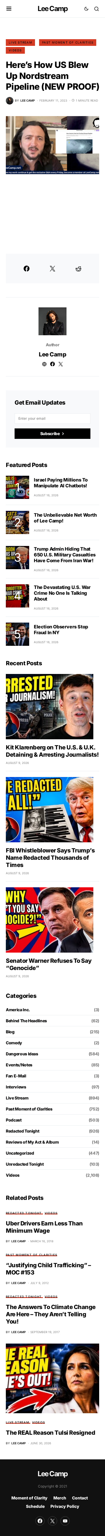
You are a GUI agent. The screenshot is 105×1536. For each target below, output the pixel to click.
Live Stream (20, 42)
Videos (15, 50)
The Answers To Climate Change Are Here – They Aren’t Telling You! (51, 1314)
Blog (10, 1031)
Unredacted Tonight (25, 1164)
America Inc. (18, 1009)
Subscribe (50, 433)
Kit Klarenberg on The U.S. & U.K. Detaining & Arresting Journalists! (52, 751)
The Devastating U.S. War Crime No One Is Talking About (62, 593)
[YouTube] (65, 1521)
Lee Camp (53, 8)
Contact (80, 1497)
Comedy (14, 1042)
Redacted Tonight (22, 1130)
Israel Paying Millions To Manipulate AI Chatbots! (61, 482)
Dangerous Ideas (22, 1053)
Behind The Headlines (26, 1020)
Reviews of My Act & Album (32, 1142)
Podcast (14, 1119)
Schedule (35, 1506)
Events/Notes (19, 1064)
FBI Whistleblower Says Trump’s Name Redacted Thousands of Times (50, 857)
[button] (9, 8)
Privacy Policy (64, 1506)
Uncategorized (20, 1153)
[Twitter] (52, 1521)
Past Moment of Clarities (67, 42)
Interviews (16, 1086)
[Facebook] (40, 1521)
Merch (59, 1497)
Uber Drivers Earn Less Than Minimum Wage (44, 1227)
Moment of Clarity (29, 1497)
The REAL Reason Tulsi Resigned (50, 1432)
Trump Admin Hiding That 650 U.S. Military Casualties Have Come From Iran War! (65, 554)
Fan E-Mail (16, 1075)
